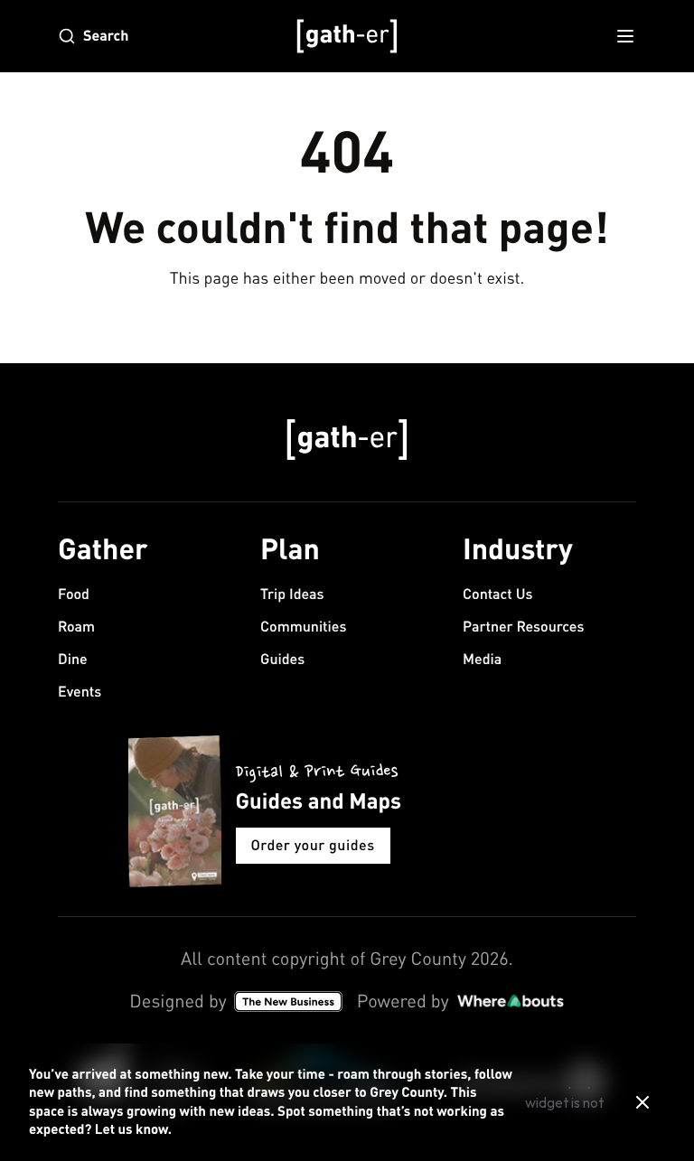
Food (73, 594)
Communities (303, 626)
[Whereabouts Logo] (510, 1001)
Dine (73, 659)
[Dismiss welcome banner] (642, 1102)
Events (79, 691)
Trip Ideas (292, 594)
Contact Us (497, 594)
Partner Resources (523, 626)
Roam (76, 626)
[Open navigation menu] (625, 36)
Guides (282, 659)
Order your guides (313, 845)
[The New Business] (288, 1001)
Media (482, 659)
